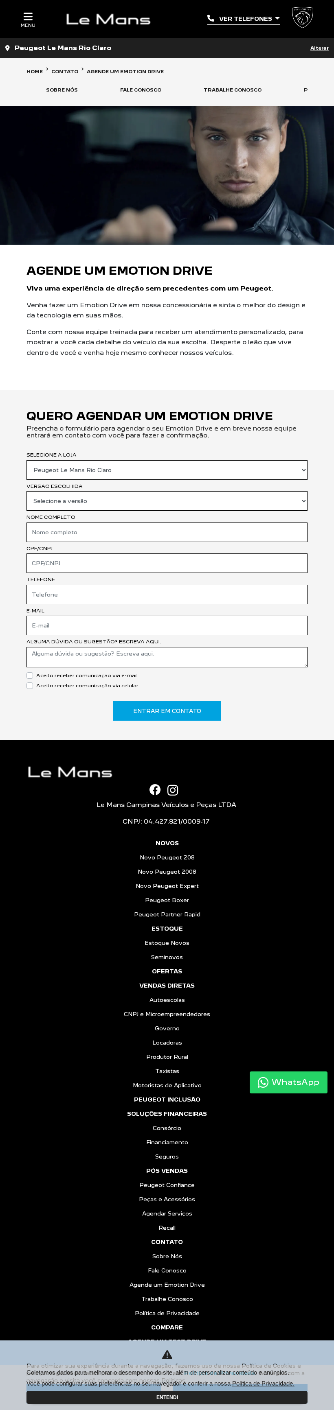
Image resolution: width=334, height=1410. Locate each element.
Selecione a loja (51, 455)
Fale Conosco (167, 1270)
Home (34, 71)
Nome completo (50, 517)
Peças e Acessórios (167, 1199)
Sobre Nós (167, 1256)
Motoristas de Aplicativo (167, 1085)
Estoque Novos (167, 943)
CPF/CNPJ (39, 548)
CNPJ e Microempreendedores (167, 1014)
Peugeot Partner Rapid (167, 914)
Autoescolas (167, 1000)
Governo (167, 1028)
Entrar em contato (167, 711)
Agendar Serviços (167, 1213)
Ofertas (167, 971)
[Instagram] (176, 790)
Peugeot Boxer (167, 900)
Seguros (167, 1156)
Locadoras (167, 1042)
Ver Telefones (246, 18)
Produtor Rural (167, 1057)
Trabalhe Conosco (167, 1299)
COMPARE (167, 1327)
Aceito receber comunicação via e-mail (87, 675)
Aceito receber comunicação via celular (87, 685)
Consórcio (167, 1128)
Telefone (40, 579)
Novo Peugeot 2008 (167, 871)
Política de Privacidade (167, 1313)
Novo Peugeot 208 (167, 857)
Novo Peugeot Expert (167, 886)
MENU (28, 25)
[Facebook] (158, 790)
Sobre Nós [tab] (62, 90)
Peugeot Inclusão (167, 1099)
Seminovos (167, 957)
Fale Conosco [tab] (140, 90)
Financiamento (167, 1142)
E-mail (35, 611)
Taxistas (167, 1071)
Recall (167, 1227)
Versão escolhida (54, 486)
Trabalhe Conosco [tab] (232, 90)
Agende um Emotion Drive (167, 1284)
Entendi (167, 1397)
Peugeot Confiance (167, 1185)
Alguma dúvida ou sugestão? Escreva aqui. (93, 641)
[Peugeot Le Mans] (111, 19)
